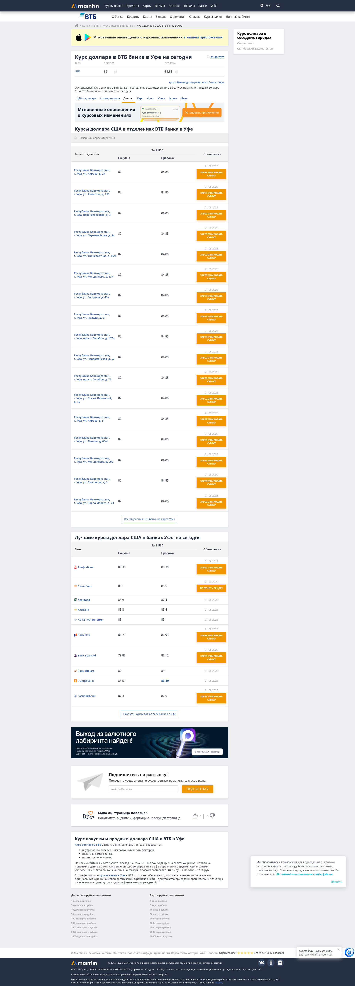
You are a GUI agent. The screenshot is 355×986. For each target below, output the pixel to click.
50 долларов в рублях (83, 914)
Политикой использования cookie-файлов (304, 874)
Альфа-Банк (85, 567)
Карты (147, 6)
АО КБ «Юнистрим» (90, 619)
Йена (184, 98)
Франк (173, 98)
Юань (161, 98)
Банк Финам (86, 671)
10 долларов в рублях (83, 909)
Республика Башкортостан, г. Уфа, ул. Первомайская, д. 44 (94, 233)
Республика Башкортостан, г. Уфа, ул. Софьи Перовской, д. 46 (93, 398)
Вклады (189, 6)
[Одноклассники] (271, 962)
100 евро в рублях (160, 918)
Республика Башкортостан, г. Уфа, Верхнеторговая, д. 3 (92, 213)
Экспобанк (85, 586)
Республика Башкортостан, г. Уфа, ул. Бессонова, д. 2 (92, 480)
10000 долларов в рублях (85, 936)
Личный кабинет (238, 17)
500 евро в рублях (160, 923)
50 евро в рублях (159, 914)
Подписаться (198, 789)
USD (77, 71)
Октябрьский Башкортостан (255, 48)
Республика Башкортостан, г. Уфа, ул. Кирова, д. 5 (92, 418)
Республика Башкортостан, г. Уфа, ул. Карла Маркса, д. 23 (94, 501)
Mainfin (87, 963)
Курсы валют (113, 6)
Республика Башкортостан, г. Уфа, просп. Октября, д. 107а (94, 336)
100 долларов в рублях (83, 918)
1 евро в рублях (158, 900)
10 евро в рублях (159, 909)
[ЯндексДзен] (280, 962)
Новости (212, 953)
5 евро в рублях (158, 905)
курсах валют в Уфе (112, 875)
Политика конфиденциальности (148, 953)
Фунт (150, 98)
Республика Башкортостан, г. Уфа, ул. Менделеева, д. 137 (93, 274)
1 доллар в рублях (81, 900)
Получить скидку (211, 588)
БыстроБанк (86, 681)
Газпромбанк (86, 696)
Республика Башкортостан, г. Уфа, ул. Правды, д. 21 (92, 315)
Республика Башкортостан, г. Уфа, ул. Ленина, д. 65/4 (92, 439)
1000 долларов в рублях (84, 927)
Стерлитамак (245, 43)
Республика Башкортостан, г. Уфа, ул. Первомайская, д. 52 (94, 357)
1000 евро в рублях (160, 927)
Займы (160, 6)
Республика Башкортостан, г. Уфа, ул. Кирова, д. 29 (92, 171)
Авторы (193, 953)
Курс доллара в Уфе (88, 844)
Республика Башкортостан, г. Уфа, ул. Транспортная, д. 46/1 (95, 254)
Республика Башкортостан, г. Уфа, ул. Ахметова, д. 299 (92, 192)
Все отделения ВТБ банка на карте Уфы (149, 519)
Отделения (177, 17)
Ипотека (174, 6)
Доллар (128, 98)
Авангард (84, 600)
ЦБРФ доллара (86, 98)
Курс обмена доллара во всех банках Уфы (196, 82)
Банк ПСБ (84, 635)
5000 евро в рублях (160, 931)
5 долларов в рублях (82, 905)
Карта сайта (179, 953)
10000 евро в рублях (161, 936)
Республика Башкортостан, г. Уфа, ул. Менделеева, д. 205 (93, 459)
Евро (140, 98)
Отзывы (194, 17)
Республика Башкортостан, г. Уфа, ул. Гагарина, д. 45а (92, 295)
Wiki (214, 6)
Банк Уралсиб (87, 655)
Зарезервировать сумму (211, 174)
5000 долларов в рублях (84, 931)
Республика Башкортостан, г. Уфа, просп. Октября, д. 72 (92, 377)
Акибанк (83, 609)
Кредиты (132, 6)
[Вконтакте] (261, 962)
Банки (202, 6)
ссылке (218, 982)
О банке (117, 17)
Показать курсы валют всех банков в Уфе (149, 714)
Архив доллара (110, 98)
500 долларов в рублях (83, 923)
